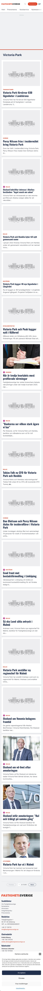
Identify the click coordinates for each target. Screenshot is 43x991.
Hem (3, 10)
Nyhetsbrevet (37, 10)
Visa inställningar (21, 984)
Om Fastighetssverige (9, 904)
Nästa (32, 884)
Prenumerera (12, 10)
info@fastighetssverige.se (10, 929)
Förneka (21, 978)
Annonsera (5, 908)
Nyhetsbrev (5, 906)
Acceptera (21, 973)
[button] (40, 954)
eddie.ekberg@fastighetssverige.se (13, 942)
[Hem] (11, 4)
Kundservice (24, 10)
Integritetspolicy (20, 988)
